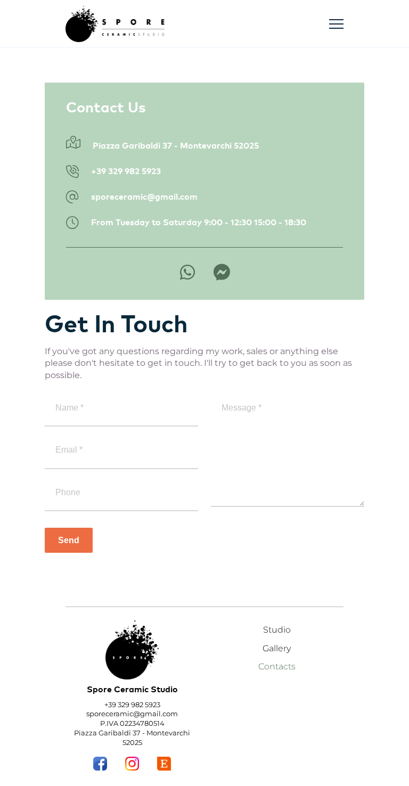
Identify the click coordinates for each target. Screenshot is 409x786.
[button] (336, 24)
